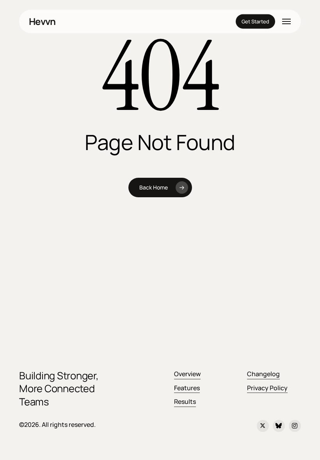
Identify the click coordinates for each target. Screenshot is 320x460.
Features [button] (187, 388)
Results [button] (185, 401)
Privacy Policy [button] (267, 388)
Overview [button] (187, 374)
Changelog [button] (263, 374)
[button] (286, 21)
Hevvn (42, 21)
